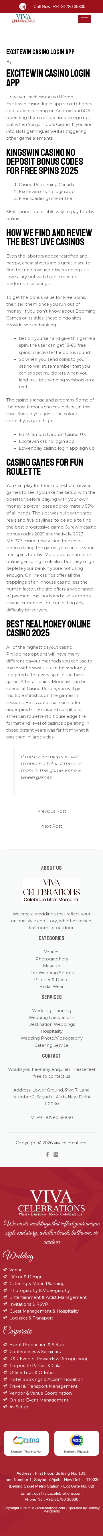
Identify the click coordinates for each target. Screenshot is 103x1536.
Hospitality (52, 1031)
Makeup (51, 965)
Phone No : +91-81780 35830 (51, 1499)
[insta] (22, 6)
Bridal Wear (51, 986)
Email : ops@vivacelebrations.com (52, 1493)
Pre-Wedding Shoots (51, 972)
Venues (51, 951)
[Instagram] (55, 1154)
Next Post (51, 826)
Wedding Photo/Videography (52, 1038)
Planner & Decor (51, 979)
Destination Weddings (51, 1024)
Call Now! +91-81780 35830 (59, 6)
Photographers (51, 959)
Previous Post (51, 811)
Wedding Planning (51, 1010)
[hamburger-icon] (84, 19)
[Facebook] (47, 1154)
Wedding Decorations (51, 1017)
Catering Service (51, 1045)
